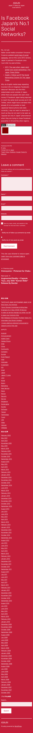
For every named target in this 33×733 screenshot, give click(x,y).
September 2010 (6, 601)
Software (4, 409)
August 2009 (5, 635)
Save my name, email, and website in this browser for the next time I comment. (16, 224)
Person (3, 394)
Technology (5, 414)
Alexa (7, 152)
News (3, 391)
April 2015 (4, 467)
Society (3, 407)
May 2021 (4, 438)
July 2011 (4, 574)
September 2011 (6, 569)
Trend (3, 417)
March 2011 (5, 585)
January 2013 (5, 527)
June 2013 (4, 514)
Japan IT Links (6, 375)
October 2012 (5, 535)
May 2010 (4, 611)
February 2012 (5, 556)
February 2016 (5, 451)
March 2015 (5, 469)
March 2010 (5, 616)
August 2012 (5, 540)
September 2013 (6, 506)
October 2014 (5, 482)
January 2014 (5, 496)
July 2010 (4, 606)
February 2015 (5, 472)
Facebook (13, 152)
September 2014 (6, 485)
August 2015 (5, 461)
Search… (4, 700)
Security (3, 396)
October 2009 (5, 629)
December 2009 (6, 624)
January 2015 (5, 475)
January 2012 (5, 559)
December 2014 (6, 477)
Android (3, 333)
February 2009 (6, 650)
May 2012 (4, 548)
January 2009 (5, 653)
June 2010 (4, 608)
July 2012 (4, 543)
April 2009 (4, 645)
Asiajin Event (5, 338)
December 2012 (6, 530)
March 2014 (5, 490)
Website (4, 214)
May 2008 (4, 674)
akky (11, 128)
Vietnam (4, 425)
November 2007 (6, 690)
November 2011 (6, 564)
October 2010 (5, 598)
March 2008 (5, 679)
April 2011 (4, 582)
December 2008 (6, 656)
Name (3, 194)
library (3, 383)
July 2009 (4, 637)
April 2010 (4, 614)
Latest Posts (11, 125)
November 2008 (6, 658)
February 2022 (6, 435)
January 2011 (5, 590)
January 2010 (5, 622)
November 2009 (6, 627)
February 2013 (5, 524)
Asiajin (16, 3)
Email (3, 204)
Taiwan (3, 412)
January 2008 (5, 684)
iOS (2, 367)
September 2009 (6, 632)
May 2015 (4, 464)
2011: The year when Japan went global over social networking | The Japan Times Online (18, 69)
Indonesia (4, 362)
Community (5, 349)
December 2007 (6, 687)
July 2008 (4, 669)
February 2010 (5, 619)
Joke (2, 378)
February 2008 (6, 682)
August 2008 (5, 666)
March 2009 (5, 648)
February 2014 (6, 493)
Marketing (4, 386)
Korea (3, 380)
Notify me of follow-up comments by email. (16, 232)
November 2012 (6, 532)
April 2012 (4, 551)
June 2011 (4, 577)
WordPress (18, 726)
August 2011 (5, 572)
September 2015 (6, 459)
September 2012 (6, 538)
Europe (3, 354)
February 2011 (5, 587)
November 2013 (6, 501)
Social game (5, 404)
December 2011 (6, 561)
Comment (5, 175)
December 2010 (6, 593)
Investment (5, 365)
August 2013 (5, 509)
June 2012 (4, 545)
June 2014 (4, 488)
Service (3, 399)
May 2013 (4, 517)
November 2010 (6, 595)
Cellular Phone (5, 341)
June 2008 (4, 671)
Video (3, 422)
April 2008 (4, 677)
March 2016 (5, 448)
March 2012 (5, 553)
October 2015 (5, 456)
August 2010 (5, 603)
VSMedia (4, 428)
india (2, 359)
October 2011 (5, 566)
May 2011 (4, 580)
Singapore (4, 401)
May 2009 (4, 643)
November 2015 (6, 454)
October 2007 (5, 692)
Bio (4, 125)
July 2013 (4, 511)
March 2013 (5, 522)
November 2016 (6, 443)
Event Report (5, 357)
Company (4, 352)
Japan (12, 150)
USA (2, 420)
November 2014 (6, 480)
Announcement (6, 336)
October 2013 (5, 503)
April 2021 (4, 440)
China (3, 346)
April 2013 (4, 519)
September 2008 (6, 664)
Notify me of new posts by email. (13, 240)
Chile (2, 344)
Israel (3, 370)
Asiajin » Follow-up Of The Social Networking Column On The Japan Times (17, 77)
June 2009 (4, 640)
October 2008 (5, 661)
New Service (5, 388)
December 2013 (6, 498)
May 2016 (4, 446)
